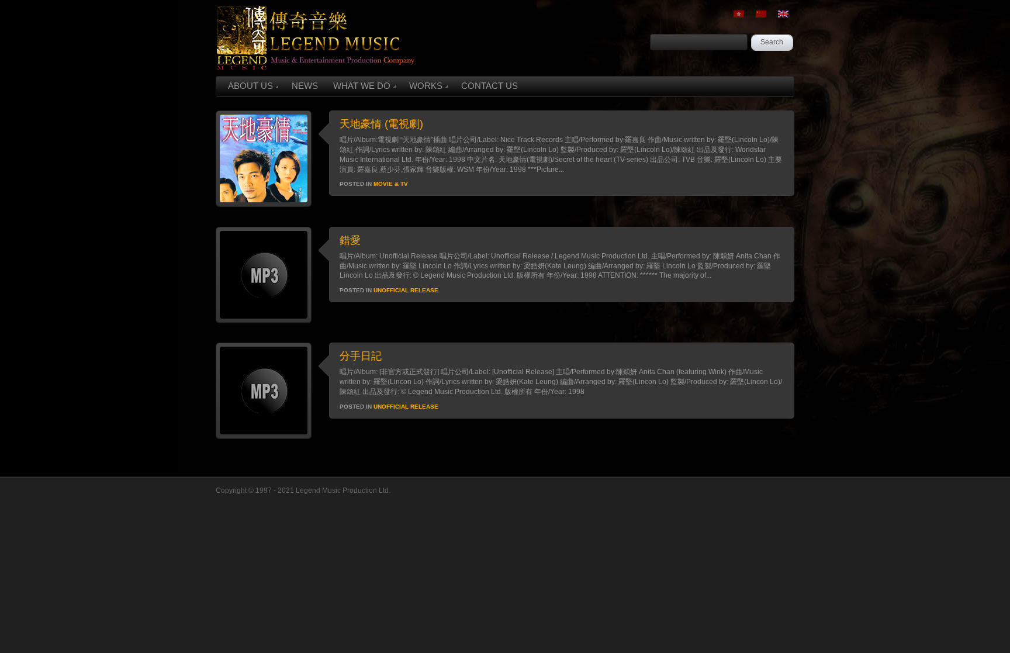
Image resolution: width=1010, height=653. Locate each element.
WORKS (425, 86)
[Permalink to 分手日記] (264, 436)
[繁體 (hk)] (739, 14)
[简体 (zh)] (761, 14)
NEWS (305, 86)
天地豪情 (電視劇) (381, 124)
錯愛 (350, 240)
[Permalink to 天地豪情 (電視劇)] (264, 204)
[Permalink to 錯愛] (264, 320)
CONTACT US (489, 86)
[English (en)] (783, 14)
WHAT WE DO (361, 86)
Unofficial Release (405, 290)
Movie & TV (390, 184)
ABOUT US (250, 86)
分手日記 (361, 356)
